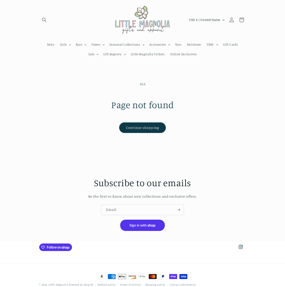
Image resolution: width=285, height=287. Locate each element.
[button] (44, 20)
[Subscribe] (179, 209)
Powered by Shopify (81, 284)
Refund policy (107, 284)
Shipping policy (155, 284)
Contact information (183, 284)
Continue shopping (142, 128)
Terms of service (130, 284)
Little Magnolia (58, 284)
